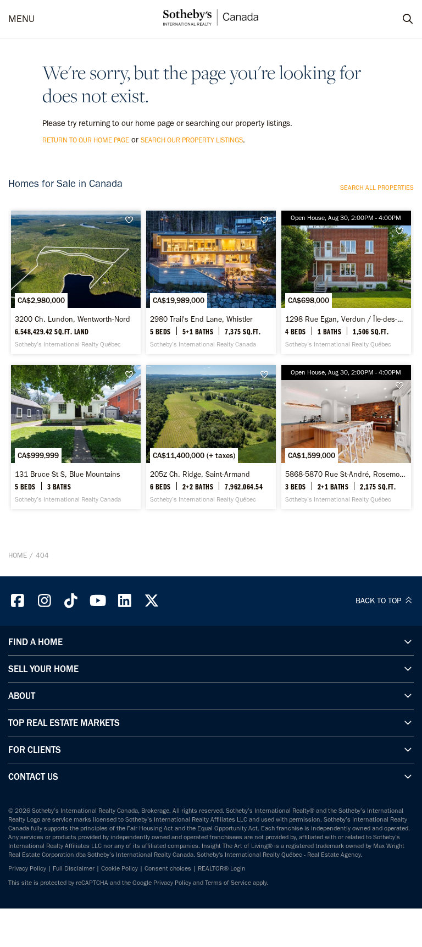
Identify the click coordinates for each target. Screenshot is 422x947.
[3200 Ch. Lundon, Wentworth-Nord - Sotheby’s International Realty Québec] (76, 282)
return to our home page (85, 140)
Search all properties (377, 187)
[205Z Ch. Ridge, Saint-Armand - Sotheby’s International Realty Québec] (211, 437)
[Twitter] (151, 601)
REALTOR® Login (222, 868)
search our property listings (192, 140)
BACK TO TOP (379, 600)
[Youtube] (97, 601)
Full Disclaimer (74, 868)
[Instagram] (44, 601)
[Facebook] (17, 601)
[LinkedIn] (124, 601)
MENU (21, 19)
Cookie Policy (119, 868)
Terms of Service (228, 883)
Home (17, 555)
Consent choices (168, 868)
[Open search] (397, 19)
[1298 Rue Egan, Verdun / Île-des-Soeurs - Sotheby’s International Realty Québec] (346, 282)
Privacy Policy (27, 868)
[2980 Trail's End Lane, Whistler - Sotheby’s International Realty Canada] (211, 282)
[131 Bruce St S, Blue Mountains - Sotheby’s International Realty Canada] (76, 437)
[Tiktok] (71, 601)
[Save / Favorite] (132, 220)
